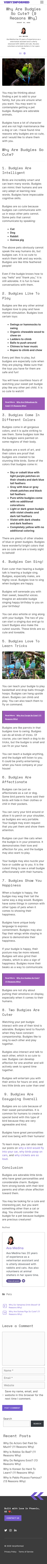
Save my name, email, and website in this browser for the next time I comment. (24, 1395)
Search (7, 1418)
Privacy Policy (10, 1552)
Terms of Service (26, 1552)
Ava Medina (15, 1248)
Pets (9, 1294)
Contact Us (13, 1518)
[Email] (23, 1280)
